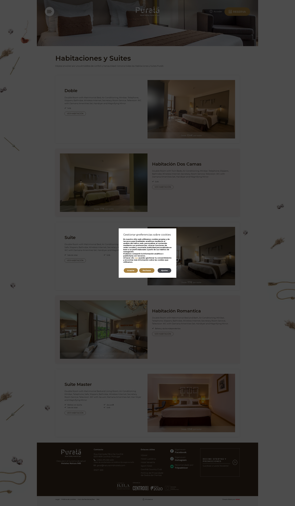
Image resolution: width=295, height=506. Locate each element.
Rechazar (147, 270)
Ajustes (164, 270)
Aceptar (130, 270)
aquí (136, 258)
